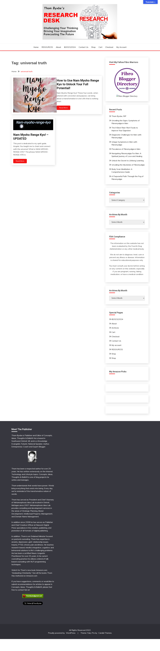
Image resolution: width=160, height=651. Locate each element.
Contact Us (83, 47)
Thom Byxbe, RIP (119, 116)
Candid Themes (105, 633)
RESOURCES (47, 47)
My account (121, 47)
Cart (100, 47)
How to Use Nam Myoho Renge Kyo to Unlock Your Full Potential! (78, 84)
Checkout (109, 47)
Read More (63, 108)
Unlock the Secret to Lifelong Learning (128, 160)
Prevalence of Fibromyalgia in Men (126, 149)
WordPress (70, 633)
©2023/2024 (70, 47)
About (58, 47)
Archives (115, 328)
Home (36, 47)
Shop (93, 47)
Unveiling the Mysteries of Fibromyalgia (128, 165)
